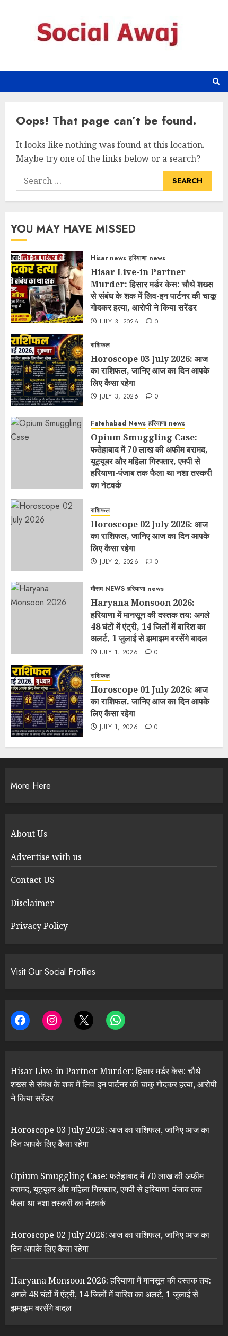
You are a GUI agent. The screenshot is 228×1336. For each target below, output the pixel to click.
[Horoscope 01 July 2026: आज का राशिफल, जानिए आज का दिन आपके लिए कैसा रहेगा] (47, 701)
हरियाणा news (147, 258)
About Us (29, 833)
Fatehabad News (118, 423)
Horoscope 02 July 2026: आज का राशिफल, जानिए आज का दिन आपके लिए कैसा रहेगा (150, 536)
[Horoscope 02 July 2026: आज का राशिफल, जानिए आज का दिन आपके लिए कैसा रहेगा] (47, 535)
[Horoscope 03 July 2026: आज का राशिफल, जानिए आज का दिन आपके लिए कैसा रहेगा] (47, 370)
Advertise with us (46, 857)
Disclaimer (32, 903)
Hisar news (108, 258)
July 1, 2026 (119, 653)
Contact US (33, 880)
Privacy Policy (39, 926)
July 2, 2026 (119, 562)
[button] (216, 81)
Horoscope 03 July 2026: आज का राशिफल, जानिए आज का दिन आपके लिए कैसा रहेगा (150, 370)
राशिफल (100, 345)
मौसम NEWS (108, 589)
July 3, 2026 (119, 322)
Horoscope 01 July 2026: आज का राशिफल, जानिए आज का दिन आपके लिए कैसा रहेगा (150, 701)
